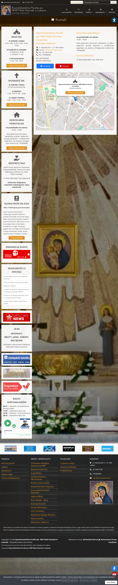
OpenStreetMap (102, 129)
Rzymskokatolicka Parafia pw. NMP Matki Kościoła (27, 10)
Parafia (89, 12)
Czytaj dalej (16, 238)
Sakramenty (100, 12)
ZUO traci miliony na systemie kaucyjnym (16, 282)
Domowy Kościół (38, 503)
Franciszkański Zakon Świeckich (40, 491)
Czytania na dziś (67, 463)
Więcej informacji (16, 65)
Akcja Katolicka (37, 518)
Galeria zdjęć (7, 474)
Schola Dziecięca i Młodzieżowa (38, 478)
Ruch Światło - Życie (39, 500)
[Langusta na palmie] (41, 449)
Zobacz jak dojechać (74, 93)
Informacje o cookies (88, 580)
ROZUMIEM (111, 582)
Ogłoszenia (78, 12)
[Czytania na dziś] (16, 373)
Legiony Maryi (37, 496)
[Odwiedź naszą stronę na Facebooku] (114, 568)
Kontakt (112, 12)
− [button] (39, 79)
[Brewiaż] (80, 449)
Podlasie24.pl (66, 470)
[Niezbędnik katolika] (16, 359)
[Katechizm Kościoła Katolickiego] (22, 449)
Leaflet (93, 129)
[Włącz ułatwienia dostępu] (114, 20)
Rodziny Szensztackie (40, 483)
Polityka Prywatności (69, 580)
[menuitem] (66, 10)
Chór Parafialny (37, 511)
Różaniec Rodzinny (39, 469)
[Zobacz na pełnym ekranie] (39, 84)
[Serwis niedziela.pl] (99, 449)
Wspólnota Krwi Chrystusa (42, 486)
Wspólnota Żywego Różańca (43, 515)
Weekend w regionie (10, 286)
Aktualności (67, 12)
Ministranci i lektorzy (40, 522)
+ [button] (39, 75)
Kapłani (4, 467)
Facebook (46, 66)
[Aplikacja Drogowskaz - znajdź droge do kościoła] (16, 387)
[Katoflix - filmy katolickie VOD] (60, 449)
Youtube (65, 66)
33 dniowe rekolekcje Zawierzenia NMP (40, 464)
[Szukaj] (113, 2)
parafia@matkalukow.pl (11, 2)
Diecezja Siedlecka (68, 467)
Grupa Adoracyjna (39, 507)
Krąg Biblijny (36, 473)
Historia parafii (7, 463)
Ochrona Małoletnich (10, 478)
